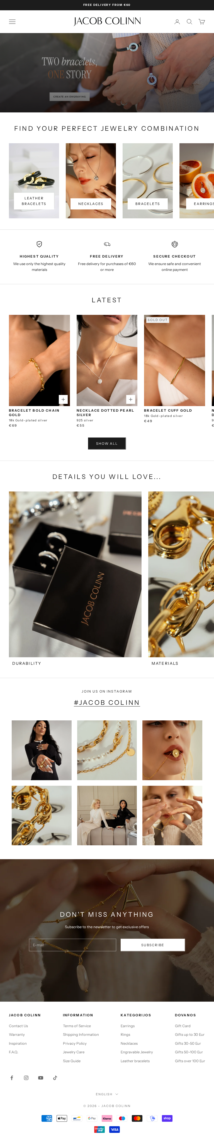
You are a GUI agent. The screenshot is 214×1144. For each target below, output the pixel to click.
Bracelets (147, 204)
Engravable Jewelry (137, 1052)
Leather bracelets (34, 201)
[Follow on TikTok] (55, 1078)
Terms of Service (77, 1026)
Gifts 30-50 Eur (188, 1043)
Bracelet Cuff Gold (168, 410)
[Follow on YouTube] (40, 1078)
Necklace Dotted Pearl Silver (105, 412)
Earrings (128, 1026)
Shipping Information (81, 1034)
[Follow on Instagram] (26, 1078)
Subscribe (152, 945)
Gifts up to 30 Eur (190, 1034)
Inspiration (18, 1043)
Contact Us (18, 1026)
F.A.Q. (13, 1052)
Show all (107, 443)
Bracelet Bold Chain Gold (34, 412)
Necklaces (90, 204)
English (104, 1094)
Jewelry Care (73, 1052)
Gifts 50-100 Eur (189, 1052)
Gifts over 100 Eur (190, 1061)
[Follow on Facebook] (11, 1078)
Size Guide (72, 1061)
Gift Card (183, 1026)
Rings (125, 1034)
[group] (107, 72)
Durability (26, 663)
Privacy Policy (75, 1043)
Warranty (17, 1034)
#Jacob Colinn (107, 702)
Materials (165, 663)
